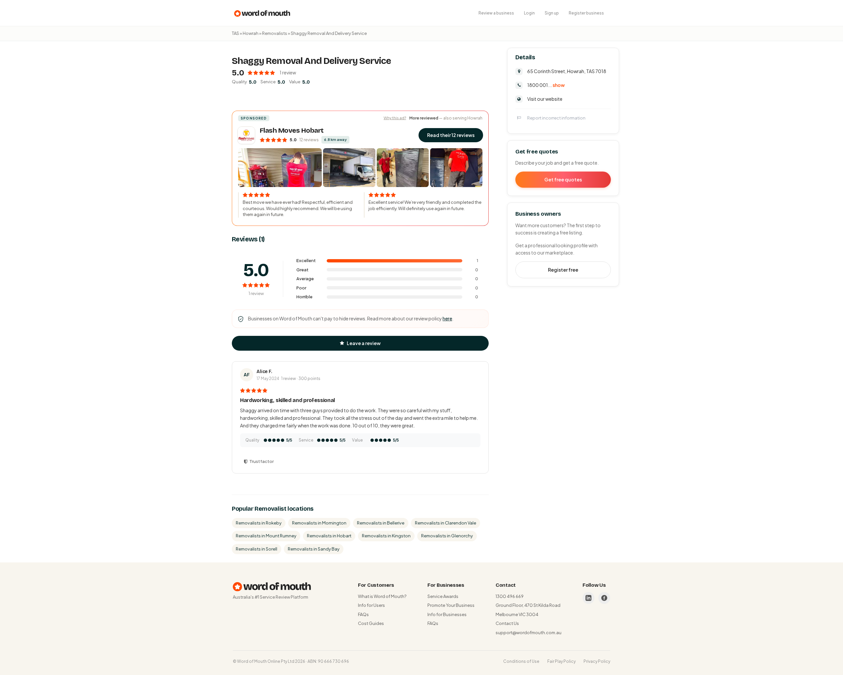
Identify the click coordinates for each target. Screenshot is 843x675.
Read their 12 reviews (451, 135)
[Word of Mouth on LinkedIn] (588, 598)
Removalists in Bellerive (380, 523)
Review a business (496, 13)
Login (529, 13)
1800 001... (546, 85)
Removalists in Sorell (256, 549)
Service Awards (442, 596)
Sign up (552, 13)
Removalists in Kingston (386, 535)
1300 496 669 (510, 596)
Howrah (250, 33)
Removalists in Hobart (329, 535)
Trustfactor (261, 461)
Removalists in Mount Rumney (266, 535)
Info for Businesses (447, 614)
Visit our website (544, 98)
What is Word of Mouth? (382, 596)
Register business (586, 13)
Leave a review (364, 343)
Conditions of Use (521, 661)
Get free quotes (563, 179)
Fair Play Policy (561, 661)
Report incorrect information (556, 117)
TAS (235, 33)
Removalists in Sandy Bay (314, 549)
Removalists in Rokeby (259, 523)
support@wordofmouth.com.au (528, 632)
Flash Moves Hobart (292, 130)
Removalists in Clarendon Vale (445, 523)
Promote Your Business (451, 605)
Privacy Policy (597, 661)
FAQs (363, 614)
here (447, 318)
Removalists (274, 33)
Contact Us (507, 623)
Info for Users (371, 605)
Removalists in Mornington (319, 523)
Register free (563, 270)
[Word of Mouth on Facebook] (604, 598)
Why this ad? (395, 118)
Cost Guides (371, 623)
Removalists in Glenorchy (447, 535)
